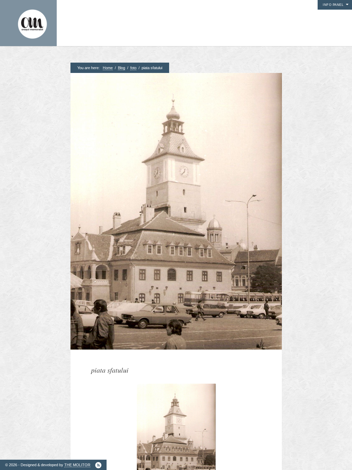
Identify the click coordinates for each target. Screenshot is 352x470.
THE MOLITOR (77, 465)
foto (133, 68)
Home (108, 68)
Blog (121, 68)
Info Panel (333, 5)
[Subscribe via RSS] (98, 465)
